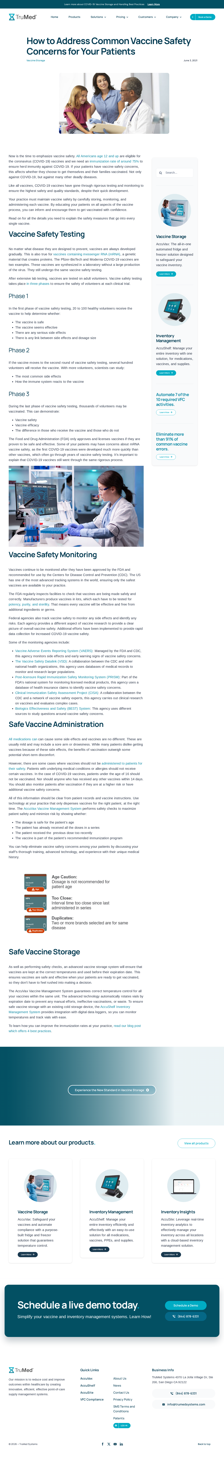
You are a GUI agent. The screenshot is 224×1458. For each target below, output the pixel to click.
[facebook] (102, 1444)
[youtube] (115, 1444)
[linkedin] (121, 1444)
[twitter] (108, 1444)
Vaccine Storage (36, 60)
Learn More (154, 4)
